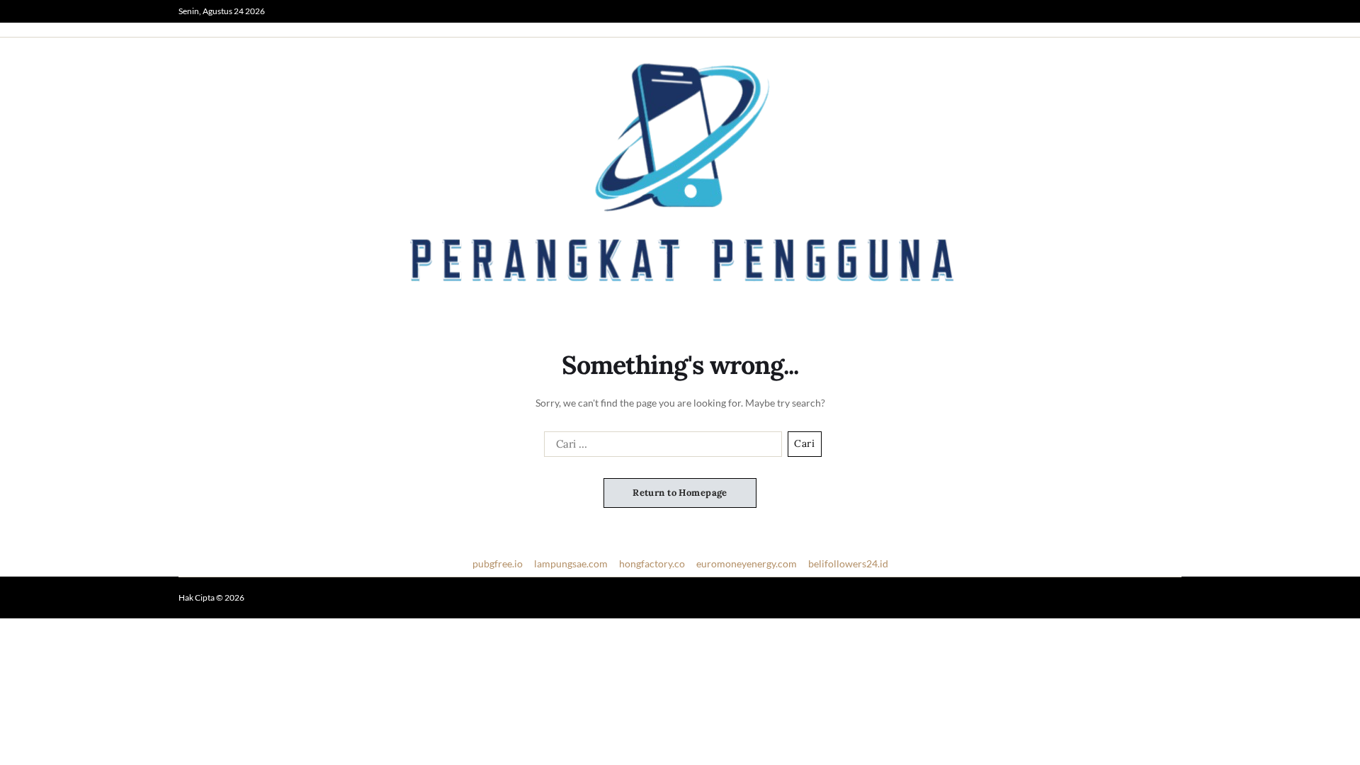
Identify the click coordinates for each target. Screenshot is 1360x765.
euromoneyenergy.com (746, 563)
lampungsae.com (571, 563)
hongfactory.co (652, 563)
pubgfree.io (497, 563)
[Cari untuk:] (660, 447)
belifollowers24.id (848, 563)
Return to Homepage (680, 493)
